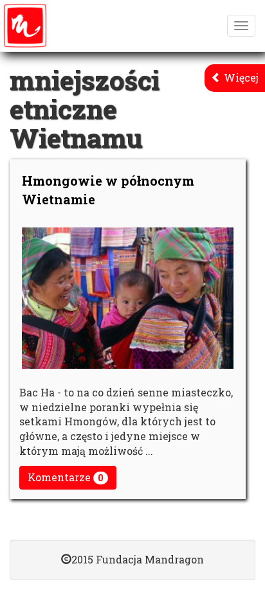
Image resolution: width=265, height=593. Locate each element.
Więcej (240, 77)
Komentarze (66, 477)
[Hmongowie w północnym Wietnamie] (127, 298)
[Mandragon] (25, 25)
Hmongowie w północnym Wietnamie (108, 190)
